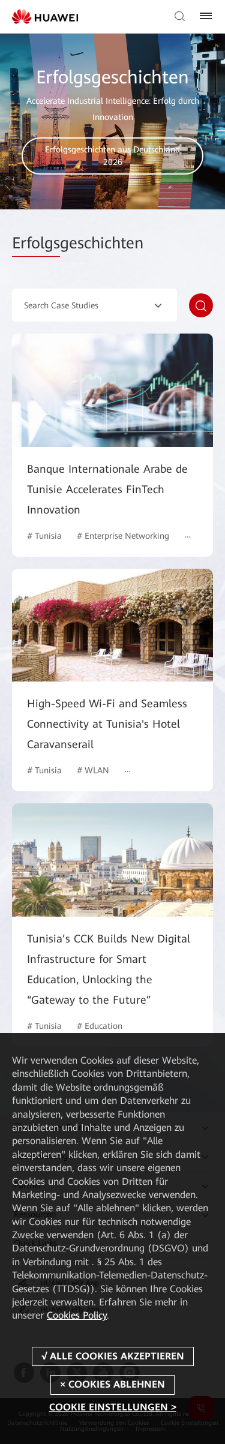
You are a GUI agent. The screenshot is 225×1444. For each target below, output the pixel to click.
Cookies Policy (77, 1315)
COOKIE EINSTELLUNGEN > (112, 1407)
